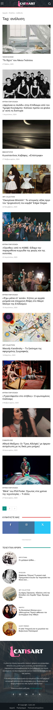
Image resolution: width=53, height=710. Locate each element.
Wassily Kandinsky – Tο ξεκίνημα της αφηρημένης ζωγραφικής (22, 350)
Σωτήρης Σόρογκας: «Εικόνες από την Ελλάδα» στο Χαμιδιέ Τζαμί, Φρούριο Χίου (34, 595)
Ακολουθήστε (26, 522)
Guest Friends (24, 626)
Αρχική (4, 13)
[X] (39, 694)
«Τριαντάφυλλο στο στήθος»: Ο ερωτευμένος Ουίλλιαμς (26, 397)
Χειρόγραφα (23, 557)
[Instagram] (20, 694)
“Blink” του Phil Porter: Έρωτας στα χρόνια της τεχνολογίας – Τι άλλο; (24, 492)
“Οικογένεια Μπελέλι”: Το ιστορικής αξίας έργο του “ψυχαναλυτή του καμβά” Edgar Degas (26, 201)
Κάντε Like (10, 522)
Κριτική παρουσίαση (10, 102)
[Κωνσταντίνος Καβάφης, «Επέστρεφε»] (26, 134)
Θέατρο (21, 607)
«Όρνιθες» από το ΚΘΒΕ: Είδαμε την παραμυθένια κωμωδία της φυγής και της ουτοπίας (23, 250)
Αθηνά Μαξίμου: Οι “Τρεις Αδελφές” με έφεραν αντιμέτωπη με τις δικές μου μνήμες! (26, 445)
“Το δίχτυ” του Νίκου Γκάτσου (17, 60)
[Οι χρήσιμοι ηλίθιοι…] (9, 559)
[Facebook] (13, 694)
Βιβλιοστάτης (7, 152)
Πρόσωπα (22, 572)
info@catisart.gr (36, 688)
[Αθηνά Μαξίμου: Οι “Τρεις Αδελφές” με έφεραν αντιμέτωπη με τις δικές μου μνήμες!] (26, 422)
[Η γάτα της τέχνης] (26, 4)
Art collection (8, 197)
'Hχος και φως (8, 57)
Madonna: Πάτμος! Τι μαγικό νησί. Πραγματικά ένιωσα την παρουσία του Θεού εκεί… (34, 577)
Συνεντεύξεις (7, 440)
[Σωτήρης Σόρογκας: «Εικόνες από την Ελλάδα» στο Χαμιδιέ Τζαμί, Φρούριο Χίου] (9, 594)
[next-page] (15, 508)
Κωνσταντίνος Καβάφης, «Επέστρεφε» (22, 155)
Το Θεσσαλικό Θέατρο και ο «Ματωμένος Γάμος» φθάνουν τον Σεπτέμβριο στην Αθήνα (33, 612)
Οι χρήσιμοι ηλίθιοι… (27, 560)
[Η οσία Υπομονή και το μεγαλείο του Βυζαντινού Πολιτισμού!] (9, 628)
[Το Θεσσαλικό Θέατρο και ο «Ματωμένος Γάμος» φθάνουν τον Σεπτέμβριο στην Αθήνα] (9, 611)
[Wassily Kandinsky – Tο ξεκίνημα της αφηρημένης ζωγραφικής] (26, 327)
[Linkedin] (26, 694)
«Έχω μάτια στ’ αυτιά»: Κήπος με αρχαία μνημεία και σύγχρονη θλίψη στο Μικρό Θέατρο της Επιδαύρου (23, 301)
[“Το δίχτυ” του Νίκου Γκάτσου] (26, 39)
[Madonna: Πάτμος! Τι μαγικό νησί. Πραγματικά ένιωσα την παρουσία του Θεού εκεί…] (9, 576)
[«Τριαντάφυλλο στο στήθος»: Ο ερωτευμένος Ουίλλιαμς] (26, 375)
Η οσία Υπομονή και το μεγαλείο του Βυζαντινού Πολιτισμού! (33, 630)
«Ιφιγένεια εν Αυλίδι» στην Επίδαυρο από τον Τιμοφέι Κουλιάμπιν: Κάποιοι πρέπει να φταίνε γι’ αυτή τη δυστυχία (26, 108)
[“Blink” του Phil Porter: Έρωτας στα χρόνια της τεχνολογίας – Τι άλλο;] (26, 470)
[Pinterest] (33, 694)
